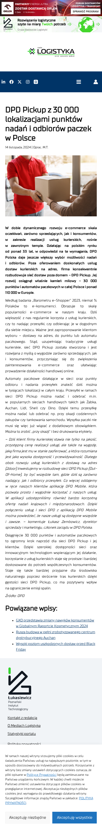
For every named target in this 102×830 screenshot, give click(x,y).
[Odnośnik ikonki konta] (95, 82)
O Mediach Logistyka (24, 726)
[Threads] (35, 81)
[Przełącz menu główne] (78, 82)
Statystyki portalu (22, 734)
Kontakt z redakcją (22, 718)
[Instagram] (27, 81)
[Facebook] (11, 81)
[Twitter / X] (19, 81)
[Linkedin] (3, 81)
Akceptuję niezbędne (27, 818)
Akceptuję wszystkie (74, 818)
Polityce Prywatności (41, 774)
